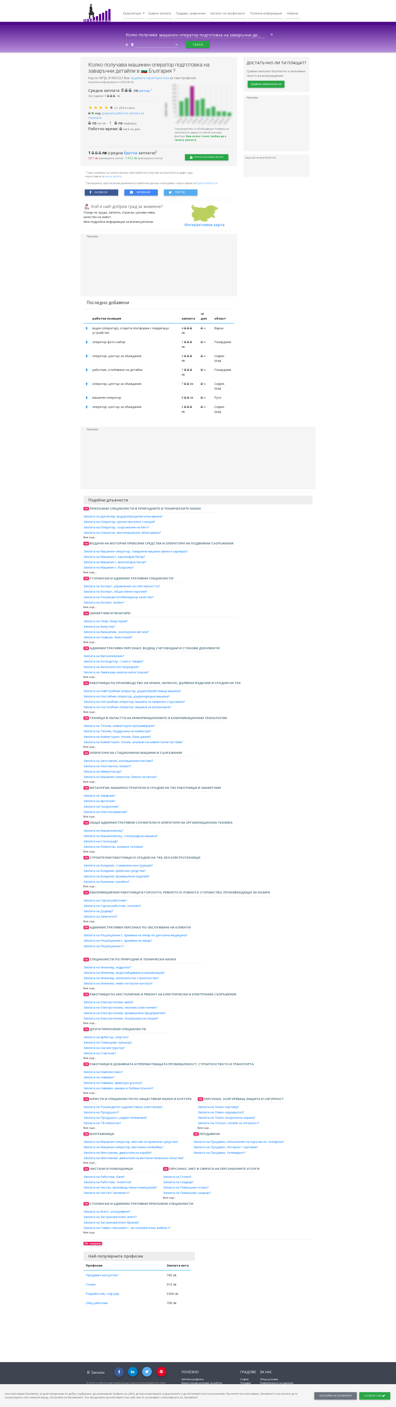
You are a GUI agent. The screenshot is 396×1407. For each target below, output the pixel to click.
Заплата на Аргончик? (100, 801)
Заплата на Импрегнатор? (103, 771)
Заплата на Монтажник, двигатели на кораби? (118, 1152)
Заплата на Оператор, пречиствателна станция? (119, 522)
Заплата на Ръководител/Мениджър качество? (119, 597)
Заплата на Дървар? (98, 911)
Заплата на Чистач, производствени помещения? (120, 1187)
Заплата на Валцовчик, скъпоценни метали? (116, 632)
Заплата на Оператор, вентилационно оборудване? (122, 532)
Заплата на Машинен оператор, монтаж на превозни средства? (131, 1142)
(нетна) (145, 91)
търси (197, 44)
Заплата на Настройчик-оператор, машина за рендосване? (127, 707)
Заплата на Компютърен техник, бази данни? (117, 736)
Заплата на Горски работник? (105, 900)
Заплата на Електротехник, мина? (108, 1002)
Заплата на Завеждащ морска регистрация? (116, 672)
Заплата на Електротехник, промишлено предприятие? (125, 1013)
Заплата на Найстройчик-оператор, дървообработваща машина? (132, 691)
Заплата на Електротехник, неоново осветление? (120, 1007)
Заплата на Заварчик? (100, 795)
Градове (248, 1372)
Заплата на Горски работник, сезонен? (112, 906)
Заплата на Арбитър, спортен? (106, 1037)
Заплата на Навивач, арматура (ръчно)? (113, 1082)
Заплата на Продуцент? (101, 1112)
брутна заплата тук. (207, 183)
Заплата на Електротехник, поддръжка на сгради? (121, 1018)
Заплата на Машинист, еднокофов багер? (114, 557)
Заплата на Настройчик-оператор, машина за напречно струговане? (134, 701)
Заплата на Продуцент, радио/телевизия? (115, 1117)
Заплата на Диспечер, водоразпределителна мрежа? (123, 516)
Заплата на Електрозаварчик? (105, 812)
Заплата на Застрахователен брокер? (111, 1222)
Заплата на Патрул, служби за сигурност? (228, 1123)
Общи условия (269, 1379)
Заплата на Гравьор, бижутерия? (108, 637)
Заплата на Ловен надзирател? (221, 1112)
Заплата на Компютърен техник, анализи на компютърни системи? (133, 742)
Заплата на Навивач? (99, 1077)
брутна (130, 152)
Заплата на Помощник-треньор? (108, 1042)
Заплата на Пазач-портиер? (218, 1107)
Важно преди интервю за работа (202, 1383)
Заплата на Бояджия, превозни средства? (115, 871)
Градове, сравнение (191, 13)
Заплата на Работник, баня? (104, 1176)
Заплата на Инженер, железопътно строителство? (121, 978)
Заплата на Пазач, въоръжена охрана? (226, 1117)
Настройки (335, 1395)
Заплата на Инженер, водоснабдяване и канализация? (124, 972)
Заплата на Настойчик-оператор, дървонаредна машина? (127, 696)
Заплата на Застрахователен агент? (110, 1217)
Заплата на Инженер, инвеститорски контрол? (118, 983)
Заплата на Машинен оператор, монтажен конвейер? (123, 1147)
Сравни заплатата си (266, 84)
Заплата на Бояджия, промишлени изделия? (117, 876)
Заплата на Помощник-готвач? (186, 1187)
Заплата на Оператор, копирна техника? (113, 846)
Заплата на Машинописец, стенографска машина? (121, 836)
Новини (292, 13)
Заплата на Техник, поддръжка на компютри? (117, 731)
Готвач (91, 1284)
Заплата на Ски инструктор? (104, 1048)
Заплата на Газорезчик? (101, 806)
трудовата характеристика (150, 78)
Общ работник (97, 1303)
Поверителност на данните (276, 1383)
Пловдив (245, 1383)
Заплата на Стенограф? (101, 841)
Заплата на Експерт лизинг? (104, 602)
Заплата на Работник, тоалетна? (108, 1182)
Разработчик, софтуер (102, 1293)
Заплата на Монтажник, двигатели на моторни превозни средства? (134, 1158)
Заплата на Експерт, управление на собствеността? (122, 586)
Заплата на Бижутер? (99, 626)
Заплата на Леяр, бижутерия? (106, 621)
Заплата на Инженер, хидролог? (107, 967)
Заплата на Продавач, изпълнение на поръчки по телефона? (238, 1142)
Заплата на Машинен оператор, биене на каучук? (120, 777)
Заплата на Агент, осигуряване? (107, 1211)
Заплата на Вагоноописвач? (104, 656)
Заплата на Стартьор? (100, 1053)
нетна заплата (113, 176)
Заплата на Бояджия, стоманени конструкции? (118, 865)
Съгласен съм (373, 1395)
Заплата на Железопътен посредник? (111, 666)
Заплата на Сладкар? (178, 1182)
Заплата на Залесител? (100, 916)
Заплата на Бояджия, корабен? (106, 881)
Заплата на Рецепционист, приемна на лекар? (118, 940)
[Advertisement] (159, 267)
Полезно (190, 1372)
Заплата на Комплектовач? (103, 1072)
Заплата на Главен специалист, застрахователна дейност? (127, 1228)
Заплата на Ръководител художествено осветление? (123, 1107)
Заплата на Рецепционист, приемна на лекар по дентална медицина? (135, 935)
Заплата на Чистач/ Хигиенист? (107, 1193)
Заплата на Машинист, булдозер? (109, 567)
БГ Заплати (95, 1372)
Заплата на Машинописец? (103, 830)
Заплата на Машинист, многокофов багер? (115, 562)
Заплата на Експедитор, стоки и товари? (113, 661)
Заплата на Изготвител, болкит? (107, 766)
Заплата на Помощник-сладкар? (187, 1193)
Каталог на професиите (228, 13)
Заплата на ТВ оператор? (102, 1123)
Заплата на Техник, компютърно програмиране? (119, 726)
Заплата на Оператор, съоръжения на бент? (117, 527)
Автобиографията (193, 1379)
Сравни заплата (159, 13)
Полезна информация (266, 13)
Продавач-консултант (102, 1275)
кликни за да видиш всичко (208, 157)
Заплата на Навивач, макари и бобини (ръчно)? (118, 1088)
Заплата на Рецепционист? (104, 946)
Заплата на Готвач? (177, 1176)
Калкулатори (132, 13)
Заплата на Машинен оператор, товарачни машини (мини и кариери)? (136, 551)
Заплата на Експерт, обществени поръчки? (115, 591)
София (244, 1379)
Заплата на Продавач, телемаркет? (219, 1152)
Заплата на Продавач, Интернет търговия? (225, 1147)
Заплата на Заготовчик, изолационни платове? (118, 760)
